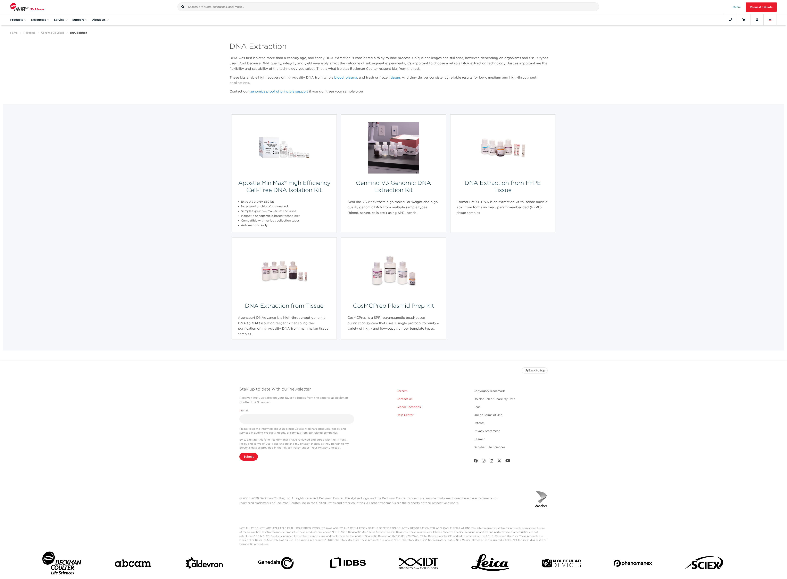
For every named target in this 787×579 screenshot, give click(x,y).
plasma (351, 77)
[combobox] (388, 7)
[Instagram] (484, 462)
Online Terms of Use (488, 415)
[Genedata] (276, 564)
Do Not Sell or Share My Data (494, 399)
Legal (477, 407)
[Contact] (730, 19)
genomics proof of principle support (279, 91)
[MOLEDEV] (561, 564)
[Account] (757, 19)
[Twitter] (499, 462)
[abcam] (133, 564)
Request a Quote (761, 7)
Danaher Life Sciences (489, 447)
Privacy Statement (487, 431)
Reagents (29, 32)
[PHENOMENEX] (633, 563)
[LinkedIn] (491, 462)
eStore (737, 7)
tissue (395, 77)
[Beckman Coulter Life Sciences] (27, 7)
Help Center (405, 415)
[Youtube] (507, 462)
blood (339, 77)
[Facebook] (476, 462)
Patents (479, 423)
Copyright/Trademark (489, 391)
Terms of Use (262, 443)
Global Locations (409, 407)
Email (244, 410)
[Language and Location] (770, 19)
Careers (402, 391)
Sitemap (479, 439)
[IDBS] (347, 564)
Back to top (536, 370)
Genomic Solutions (52, 32)
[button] (183, 6)
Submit (248, 456)
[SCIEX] (704, 564)
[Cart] (744, 19)
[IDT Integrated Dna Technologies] (418, 564)
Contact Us (405, 399)
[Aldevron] (204, 564)
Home (13, 32)
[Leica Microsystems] (490, 564)
